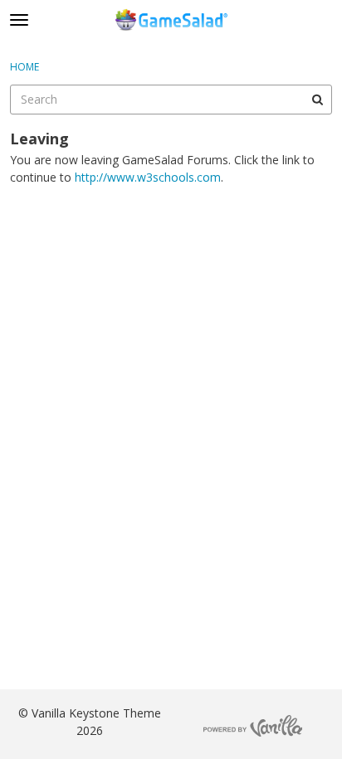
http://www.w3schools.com (148, 177)
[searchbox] (171, 99)
